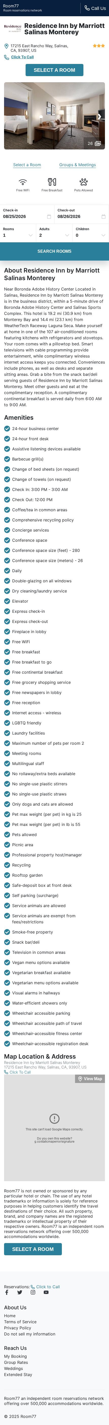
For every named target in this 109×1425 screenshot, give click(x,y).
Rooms (8, 229)
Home (9, 1315)
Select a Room (54, 70)
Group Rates (16, 1362)
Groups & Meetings (77, 164)
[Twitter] (19, 1293)
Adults (44, 229)
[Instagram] (32, 1293)
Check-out (66, 210)
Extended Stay (18, 1374)
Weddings (13, 1368)
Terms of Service (20, 1321)
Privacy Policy (17, 1327)
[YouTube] (46, 1293)
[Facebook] (6, 1293)
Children (82, 229)
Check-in (10, 210)
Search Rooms (54, 251)
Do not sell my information (29, 1333)
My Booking (15, 1356)
